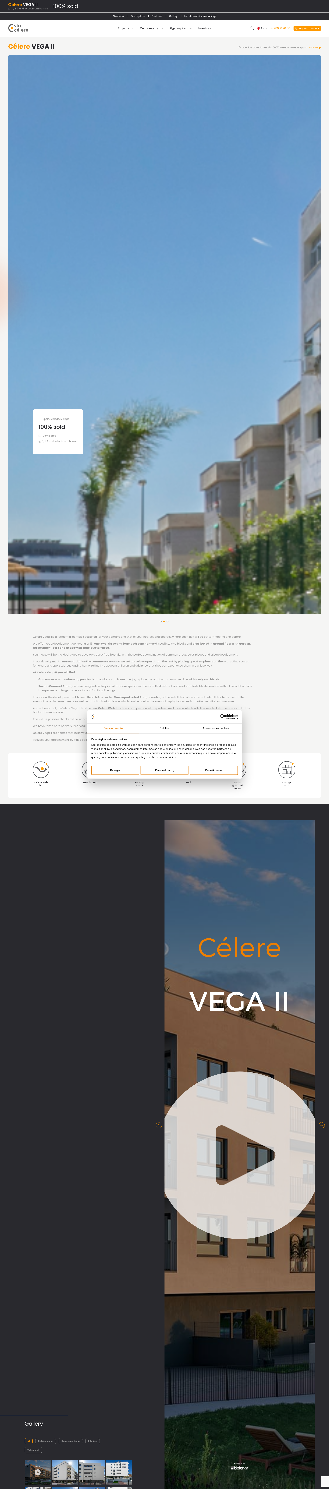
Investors (204, 28)
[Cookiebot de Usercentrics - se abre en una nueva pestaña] (223, 716)
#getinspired (178, 28)
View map (315, 47)
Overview (118, 16)
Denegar (115, 770)
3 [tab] (167, 1104)
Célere (15, 4)
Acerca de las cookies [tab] (216, 728)
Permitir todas (213, 770)
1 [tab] (161, 1104)
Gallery (173, 16)
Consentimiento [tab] (113, 728)
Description (138, 16)
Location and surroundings (200, 16)
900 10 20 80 (282, 28)
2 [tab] (164, 1104)
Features (157, 16)
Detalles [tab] (164, 728)
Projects (123, 28)
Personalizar (162, 770)
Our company (149, 28)
